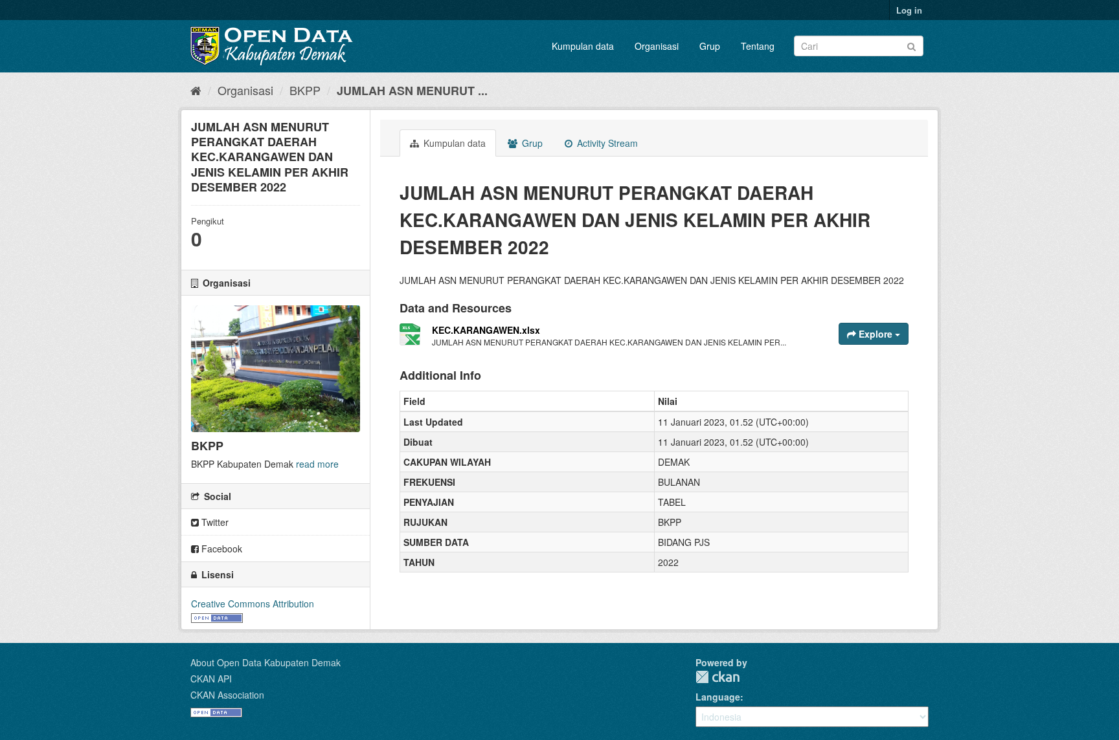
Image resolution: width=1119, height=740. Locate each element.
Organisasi (657, 45)
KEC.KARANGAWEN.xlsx (486, 329)
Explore (875, 333)
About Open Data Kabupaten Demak (265, 662)
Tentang (757, 45)
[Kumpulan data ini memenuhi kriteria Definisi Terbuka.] (217, 616)
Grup (709, 45)
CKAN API (211, 678)
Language (717, 696)
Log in (909, 10)
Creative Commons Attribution (252, 603)
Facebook (220, 548)
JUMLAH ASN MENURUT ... (412, 90)
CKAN (717, 677)
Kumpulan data (583, 45)
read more (317, 463)
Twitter (214, 522)
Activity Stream (606, 142)
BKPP (305, 90)
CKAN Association (227, 694)
